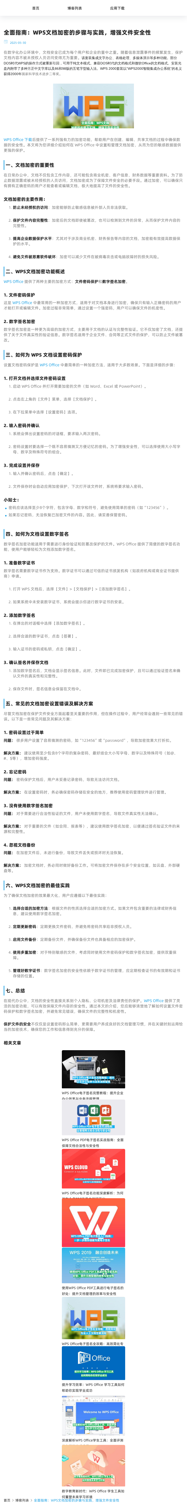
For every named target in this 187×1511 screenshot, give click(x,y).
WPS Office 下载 (18, 139)
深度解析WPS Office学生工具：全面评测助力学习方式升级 (92, 1443)
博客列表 (74, 8)
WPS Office (14, 281)
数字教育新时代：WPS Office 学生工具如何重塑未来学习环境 (93, 1494)
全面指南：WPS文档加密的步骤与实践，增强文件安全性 (76, 1500)
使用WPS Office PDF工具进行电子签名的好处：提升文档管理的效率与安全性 (93, 1290)
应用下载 (117, 8)
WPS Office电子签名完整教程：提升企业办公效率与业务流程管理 (92, 1096)
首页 (35, 8)
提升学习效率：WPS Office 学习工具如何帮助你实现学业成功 (93, 1387)
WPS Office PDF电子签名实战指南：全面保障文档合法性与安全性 (93, 1142)
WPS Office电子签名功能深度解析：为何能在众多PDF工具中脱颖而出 (92, 1196)
